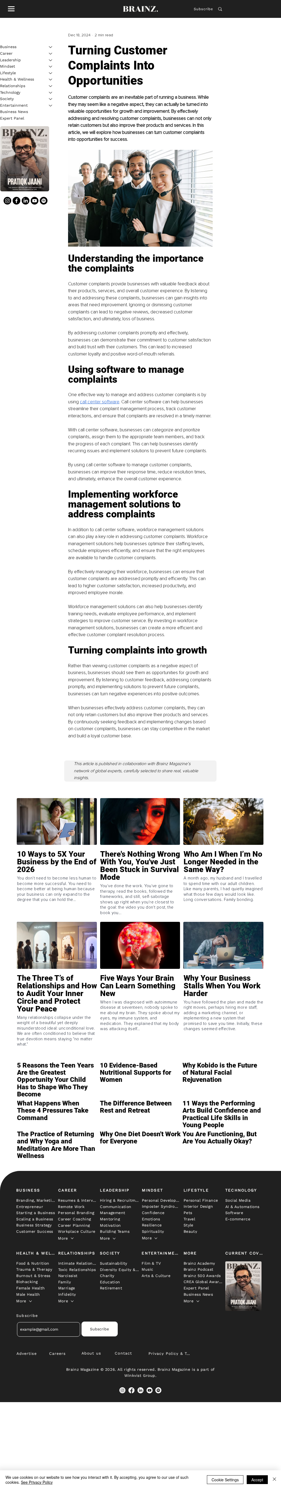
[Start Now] (57, 878)
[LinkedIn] (25, 201)
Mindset (7, 66)
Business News (14, 111)
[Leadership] (51, 60)
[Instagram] (7, 201)
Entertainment (14, 105)
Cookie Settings (225, 1479)
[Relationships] (51, 86)
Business (8, 47)
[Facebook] (16, 201)
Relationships (12, 86)
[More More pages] (72, 1238)
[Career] (51, 53)
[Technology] (51, 92)
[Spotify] (43, 201)
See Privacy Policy (37, 1482)
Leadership (10, 60)
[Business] (51, 47)
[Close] (274, 1480)
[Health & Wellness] (51, 79)
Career (6, 53)
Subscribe (203, 9)
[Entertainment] (51, 105)
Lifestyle (8, 73)
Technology (10, 92)
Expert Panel (12, 118)
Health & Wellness (17, 79)
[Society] (51, 99)
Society (7, 98)
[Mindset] (51, 66)
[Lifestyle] (51, 73)
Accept (257, 1479)
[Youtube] (34, 201)
